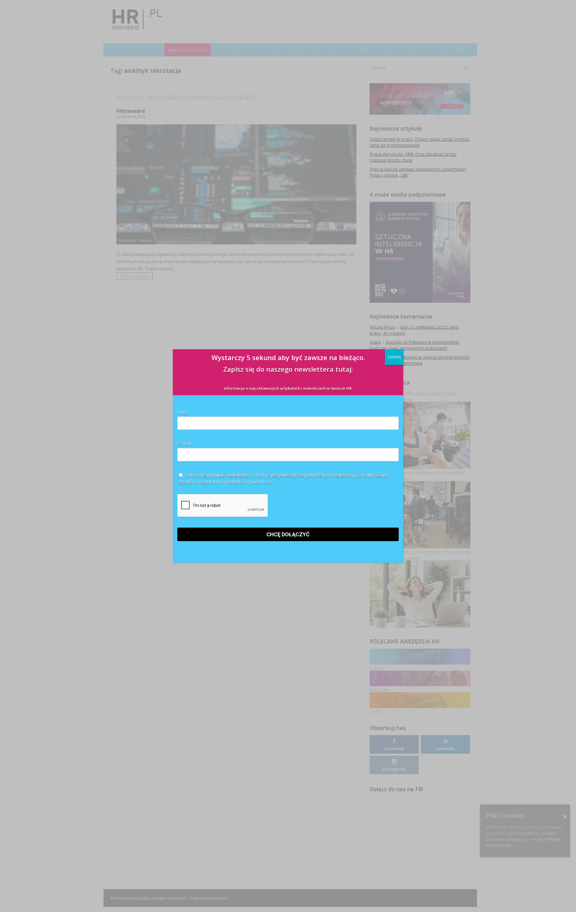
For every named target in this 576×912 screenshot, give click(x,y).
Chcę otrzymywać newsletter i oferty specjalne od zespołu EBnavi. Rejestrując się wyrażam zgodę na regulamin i (282, 478)
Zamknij (394, 356)
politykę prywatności (249, 481)
